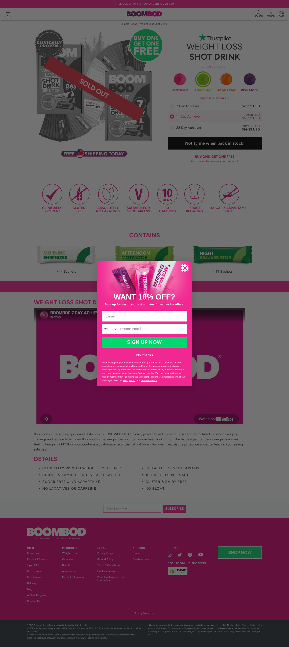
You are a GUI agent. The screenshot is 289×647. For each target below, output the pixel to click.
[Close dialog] (185, 268)
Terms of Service (149, 380)
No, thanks (144, 355)
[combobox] (110, 329)
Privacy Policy (129, 380)
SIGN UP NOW (144, 342)
